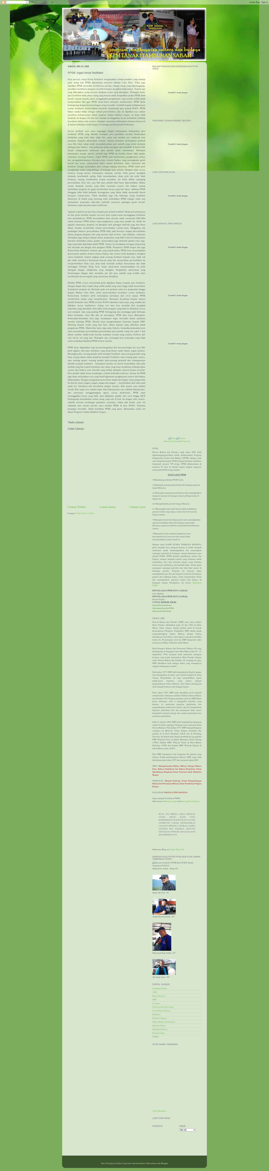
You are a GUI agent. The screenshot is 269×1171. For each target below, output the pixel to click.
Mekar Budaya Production (163, 1021)
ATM (154, 992)
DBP (154, 999)
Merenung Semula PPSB (163, 608)
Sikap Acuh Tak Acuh (161, 611)
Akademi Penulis (159, 988)
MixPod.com (184, 441)
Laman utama (108, 507)
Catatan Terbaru (77, 507)
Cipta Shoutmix (159, 1110)
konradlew (140, 1163)
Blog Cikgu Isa (158, 995)
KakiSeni (156, 1014)
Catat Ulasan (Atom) (85, 513)
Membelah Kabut (159, 1029)
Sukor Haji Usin (177, 849)
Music (166, 441)
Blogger (164, 1163)
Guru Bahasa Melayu (161, 1010)
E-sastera (156, 1003)
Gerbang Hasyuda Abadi (163, 1006)
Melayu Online (158, 1025)
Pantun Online (158, 1033)
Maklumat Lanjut (170, 801)
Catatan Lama (137, 507)
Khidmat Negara (159, 1018)
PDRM (155, 1036)
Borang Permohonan (190, 801)
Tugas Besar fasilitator (162, 605)
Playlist (173, 441)
